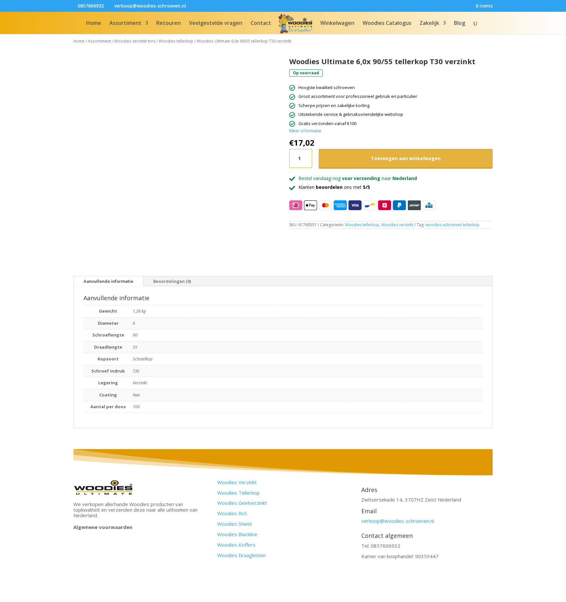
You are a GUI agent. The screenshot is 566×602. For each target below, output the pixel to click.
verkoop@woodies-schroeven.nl (397, 521)
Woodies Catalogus (387, 24)
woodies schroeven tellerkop (452, 225)
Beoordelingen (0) (172, 281)
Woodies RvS (232, 513)
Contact (261, 24)
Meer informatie (305, 131)
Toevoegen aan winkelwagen (406, 158)
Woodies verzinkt (397, 225)
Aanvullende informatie (108, 281)
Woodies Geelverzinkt (242, 503)
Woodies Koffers (236, 544)
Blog (459, 24)
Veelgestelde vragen (215, 24)
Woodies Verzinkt (237, 482)
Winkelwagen (337, 24)
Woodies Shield (234, 523)
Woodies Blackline (237, 534)
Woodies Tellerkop (238, 492)
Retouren (168, 24)
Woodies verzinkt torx (134, 41)
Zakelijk (429, 24)
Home (93, 24)
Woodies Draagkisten (241, 555)
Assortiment (125, 24)
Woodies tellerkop (176, 41)
